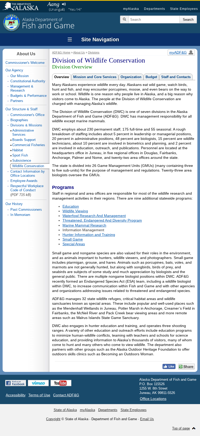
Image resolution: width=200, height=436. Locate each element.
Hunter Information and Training (89, 235)
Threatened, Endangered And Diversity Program (102, 220)
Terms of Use (39, 395)
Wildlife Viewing (75, 211)
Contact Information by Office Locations (27, 173)
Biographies (19, 120)
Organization (131, 77)
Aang (53, 4)
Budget (151, 77)
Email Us (147, 419)
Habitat (17, 150)
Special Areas (74, 244)
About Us (79, 52)
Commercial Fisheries (28, 145)
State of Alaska (23, 6)
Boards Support (24, 140)
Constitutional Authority (27, 81)
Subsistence (21, 160)
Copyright (53, 419)
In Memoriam (20, 215)
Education (71, 206)
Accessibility (16, 395)
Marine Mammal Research (84, 225)
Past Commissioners (26, 210)
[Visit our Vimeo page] (38, 383)
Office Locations (153, 399)
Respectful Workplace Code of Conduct (26, 188)
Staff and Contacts (176, 77)
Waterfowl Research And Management (94, 216)
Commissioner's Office (27, 115)
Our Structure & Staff (21, 109)
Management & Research (21, 88)
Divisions (93, 52)
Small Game (73, 239)
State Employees (184, 9)
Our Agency (14, 70)
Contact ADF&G (66, 395)
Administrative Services (23, 132)
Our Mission (19, 76)
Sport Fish (20, 155)
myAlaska (131, 9)
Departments (154, 9)
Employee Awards (24, 181)
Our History (14, 204)
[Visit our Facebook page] (15, 383)
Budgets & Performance (28, 96)
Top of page (181, 428)
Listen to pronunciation (63, 4)
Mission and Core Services (94, 77)
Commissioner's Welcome (25, 63)
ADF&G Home (61, 52)
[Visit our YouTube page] (61, 383)
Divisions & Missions (26, 125)
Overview (61, 77)
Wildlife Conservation (28, 166)
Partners (16, 101)
